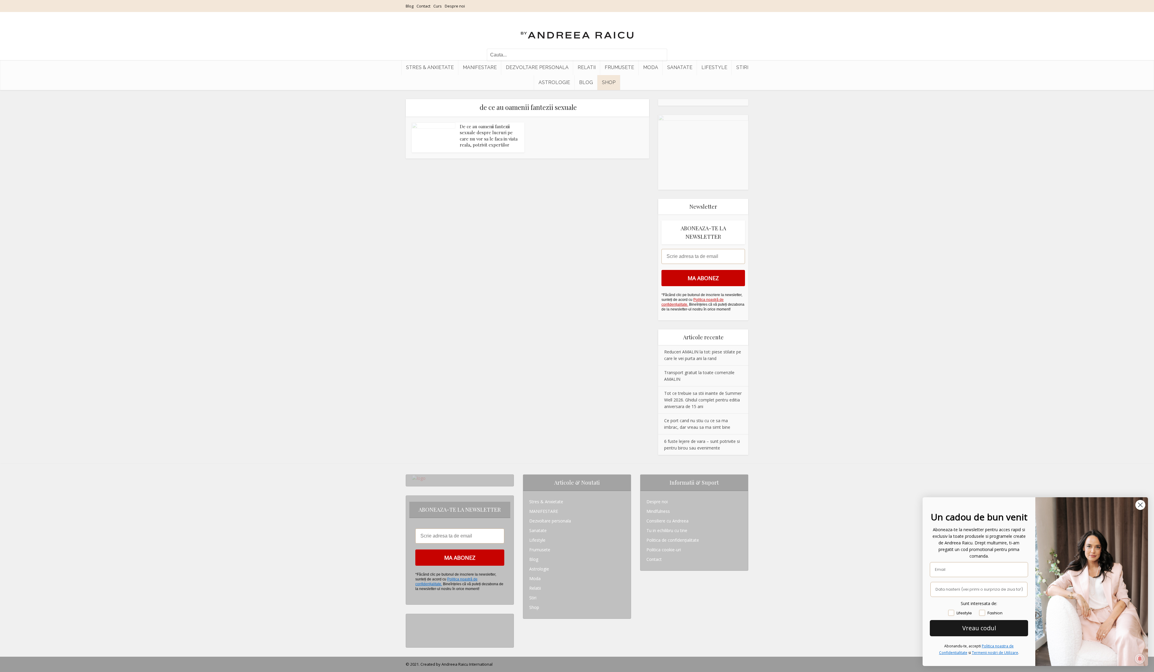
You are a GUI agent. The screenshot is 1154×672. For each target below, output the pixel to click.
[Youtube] (413, 638)
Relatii (587, 67)
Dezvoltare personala (537, 67)
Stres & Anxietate (430, 67)
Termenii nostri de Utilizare (995, 652)
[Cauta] (659, 55)
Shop (608, 82)
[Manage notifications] (1140, 659)
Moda (650, 67)
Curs (437, 6)
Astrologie (554, 82)
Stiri (742, 67)
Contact (423, 6)
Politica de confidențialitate (672, 540)
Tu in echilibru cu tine (666, 530)
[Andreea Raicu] (577, 30)
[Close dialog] (1140, 505)
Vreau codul (979, 628)
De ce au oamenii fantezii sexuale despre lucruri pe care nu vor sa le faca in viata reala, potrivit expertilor (488, 135)
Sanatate (679, 67)
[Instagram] (413, 619)
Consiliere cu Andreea (667, 521)
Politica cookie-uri (663, 549)
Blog (410, 6)
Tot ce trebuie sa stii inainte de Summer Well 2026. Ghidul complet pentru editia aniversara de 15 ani (703, 399)
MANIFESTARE (480, 67)
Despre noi (455, 6)
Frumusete (619, 67)
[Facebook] (413, 628)
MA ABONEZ (703, 278)
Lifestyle (714, 67)
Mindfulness (658, 511)
